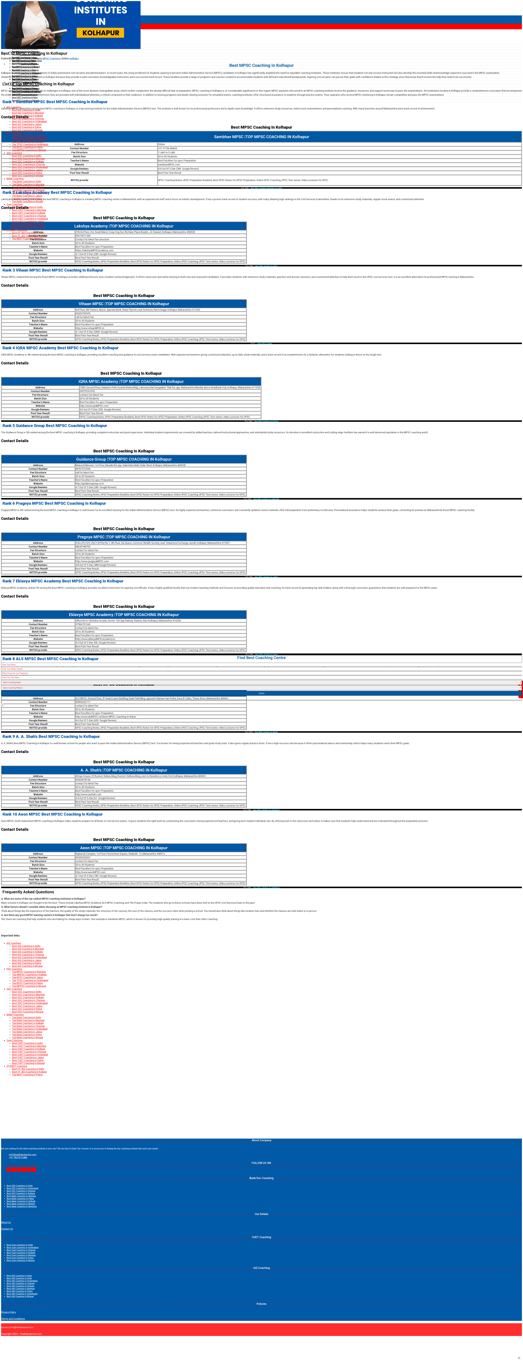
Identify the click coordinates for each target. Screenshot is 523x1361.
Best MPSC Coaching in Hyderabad (266, 499)
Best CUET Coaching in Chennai (29, 1051)
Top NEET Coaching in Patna (27, 1074)
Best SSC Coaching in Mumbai (28, 994)
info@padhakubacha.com (22, 1154)
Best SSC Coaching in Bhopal (27, 1011)
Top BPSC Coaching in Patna (27, 983)
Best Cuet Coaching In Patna (20, 1258)
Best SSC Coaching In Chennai (21, 1191)
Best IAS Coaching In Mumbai (21, 1288)
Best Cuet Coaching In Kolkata (21, 1252)
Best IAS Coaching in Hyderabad (29, 957)
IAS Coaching (14, 943)
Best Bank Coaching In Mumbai (21, 1196)
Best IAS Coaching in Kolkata (27, 951)
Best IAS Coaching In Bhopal (20, 1296)
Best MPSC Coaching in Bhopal (266, 732)
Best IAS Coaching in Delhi (26, 946)
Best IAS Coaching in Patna (26, 963)
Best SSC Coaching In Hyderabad (22, 1188)
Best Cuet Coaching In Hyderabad (22, 1247)
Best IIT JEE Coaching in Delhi (28, 1069)
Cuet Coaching (14, 1040)
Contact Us (7, 1228)
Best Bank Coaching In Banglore (22, 1206)
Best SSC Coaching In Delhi (20, 1185)
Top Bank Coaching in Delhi (26, 1017)
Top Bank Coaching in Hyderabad (29, 1029)
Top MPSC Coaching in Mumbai (29, 971)
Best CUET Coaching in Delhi (27, 1043)
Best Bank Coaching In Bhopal (21, 1204)
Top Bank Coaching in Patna (27, 1034)
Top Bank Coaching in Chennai (28, 1026)
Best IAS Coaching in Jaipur (27, 960)
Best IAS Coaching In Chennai (21, 1283)
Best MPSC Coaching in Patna (266, 654)
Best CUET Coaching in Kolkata (28, 1049)
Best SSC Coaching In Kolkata (21, 1193)
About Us (6, 1222)
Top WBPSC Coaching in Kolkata (29, 974)
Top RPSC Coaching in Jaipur (27, 977)
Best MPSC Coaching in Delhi (266, 265)
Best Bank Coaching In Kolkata (21, 1201)
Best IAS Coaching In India (19, 1275)
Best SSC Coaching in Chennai (28, 1000)
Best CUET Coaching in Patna (27, 1060)
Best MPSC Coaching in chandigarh (266, 809)
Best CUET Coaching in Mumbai (29, 1046)
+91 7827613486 (18, 1157)
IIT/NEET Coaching (17, 1066)
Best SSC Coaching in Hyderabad (30, 1003)
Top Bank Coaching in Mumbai (28, 1020)
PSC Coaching (14, 968)
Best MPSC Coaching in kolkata (266, 421)
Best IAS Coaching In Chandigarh (22, 1294)
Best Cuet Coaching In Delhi (20, 1245)
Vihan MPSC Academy (264, 343)
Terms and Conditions (13, 1318)
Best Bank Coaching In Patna (20, 1198)
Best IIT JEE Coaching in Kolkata (29, 1071)
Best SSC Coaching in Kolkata (28, 997)
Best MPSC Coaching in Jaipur (266, 576)
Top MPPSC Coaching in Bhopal (29, 986)
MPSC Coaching (51, 58)
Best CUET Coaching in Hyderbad (30, 1054)
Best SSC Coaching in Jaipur (27, 1006)
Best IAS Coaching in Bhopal (27, 966)
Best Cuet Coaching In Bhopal (21, 1260)
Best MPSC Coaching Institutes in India (266, 188)
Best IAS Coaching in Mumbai (28, 948)
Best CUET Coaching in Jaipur (28, 1057)
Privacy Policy (8, 1312)
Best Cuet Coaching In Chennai (21, 1250)
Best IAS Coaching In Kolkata (20, 1286)
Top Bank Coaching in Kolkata (28, 1023)
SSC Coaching (14, 989)
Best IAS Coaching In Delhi (19, 1278)
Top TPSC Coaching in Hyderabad (30, 980)
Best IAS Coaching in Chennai (28, 954)
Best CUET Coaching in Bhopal (28, 1063)
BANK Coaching (15, 1014)
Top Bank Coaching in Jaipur (27, 1031)
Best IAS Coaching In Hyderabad (22, 1281)
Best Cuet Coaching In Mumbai (21, 1255)
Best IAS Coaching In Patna (20, 1291)
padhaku (74, 58)
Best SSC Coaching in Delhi (26, 991)
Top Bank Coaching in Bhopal (27, 1037)
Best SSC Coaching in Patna (27, 1009)
